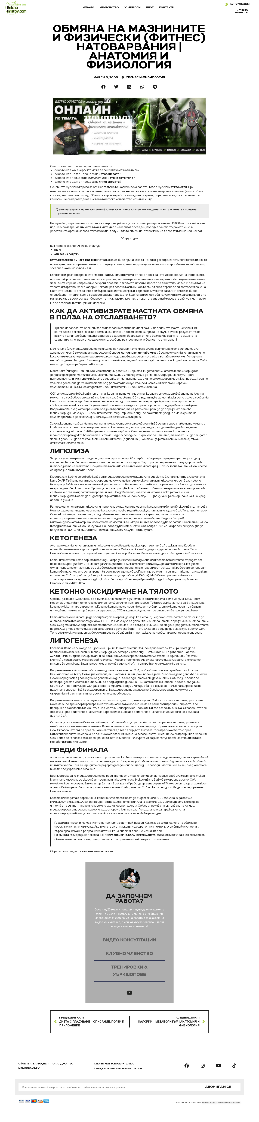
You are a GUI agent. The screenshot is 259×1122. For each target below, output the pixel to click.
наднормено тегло (121, 275)
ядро (57, 250)
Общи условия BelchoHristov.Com (119, 1069)
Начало (88, 7)
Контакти (166, 7)
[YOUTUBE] (218, 1066)
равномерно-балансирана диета (133, 835)
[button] (103, 87)
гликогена (162, 827)
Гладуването (121, 299)
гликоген (180, 187)
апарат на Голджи (66, 254)
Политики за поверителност (116, 1064)
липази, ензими (81, 379)
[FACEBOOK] (187, 1066)
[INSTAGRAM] (202, 1066)
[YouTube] (129, 992)
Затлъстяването (61, 260)
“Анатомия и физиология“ (97, 852)
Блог (150, 7)
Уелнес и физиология (145, 77)
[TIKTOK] (234, 1066)
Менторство (109, 7)
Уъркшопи (133, 7)
